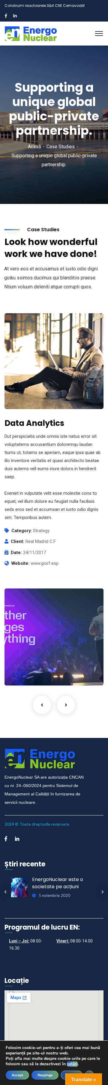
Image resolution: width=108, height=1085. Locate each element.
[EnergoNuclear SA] (31, 33)
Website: (20, 563)
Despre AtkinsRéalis (42, 664)
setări (72, 1064)
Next (66, 705)
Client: (17, 541)
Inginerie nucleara (33, 673)
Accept (17, 1075)
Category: (21, 530)
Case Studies (60, 146)
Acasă (34, 146)
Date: (16, 552)
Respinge (45, 1075)
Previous (42, 705)
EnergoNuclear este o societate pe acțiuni (57, 883)
